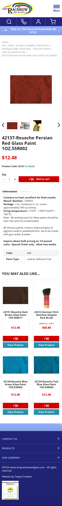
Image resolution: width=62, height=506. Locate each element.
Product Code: (9, 166)
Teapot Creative (23, 476)
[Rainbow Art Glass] (18, 9)
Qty (4, 174)
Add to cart (43, 179)
